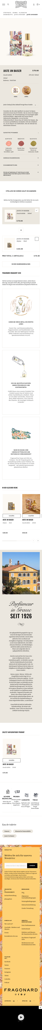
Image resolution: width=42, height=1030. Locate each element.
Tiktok (6, 975)
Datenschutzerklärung (29, 905)
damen (6, 831)
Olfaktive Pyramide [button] (10, 132)
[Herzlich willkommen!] (21, 4)
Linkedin (7, 979)
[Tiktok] (24, 994)
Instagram (7, 972)
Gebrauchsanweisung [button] (11, 158)
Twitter (6, 965)
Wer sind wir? (8, 924)
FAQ (23, 892)
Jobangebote (8, 899)
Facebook (7, 962)
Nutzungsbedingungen (29, 901)
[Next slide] (38, 541)
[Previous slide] (33, 541)
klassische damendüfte (23, 831)
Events (6, 932)
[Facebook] (18, 994)
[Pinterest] (21, 994)
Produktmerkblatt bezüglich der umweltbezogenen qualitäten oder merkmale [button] (16, 174)
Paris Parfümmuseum (28, 925)
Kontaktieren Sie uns (11, 936)
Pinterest (7, 968)
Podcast (6, 982)
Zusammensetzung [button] (10, 165)
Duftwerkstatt (26, 929)
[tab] (21, 132)
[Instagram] (15, 994)
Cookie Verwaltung (27, 908)
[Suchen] (8, 4)
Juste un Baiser (23, 239)
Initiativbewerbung (10, 895)
